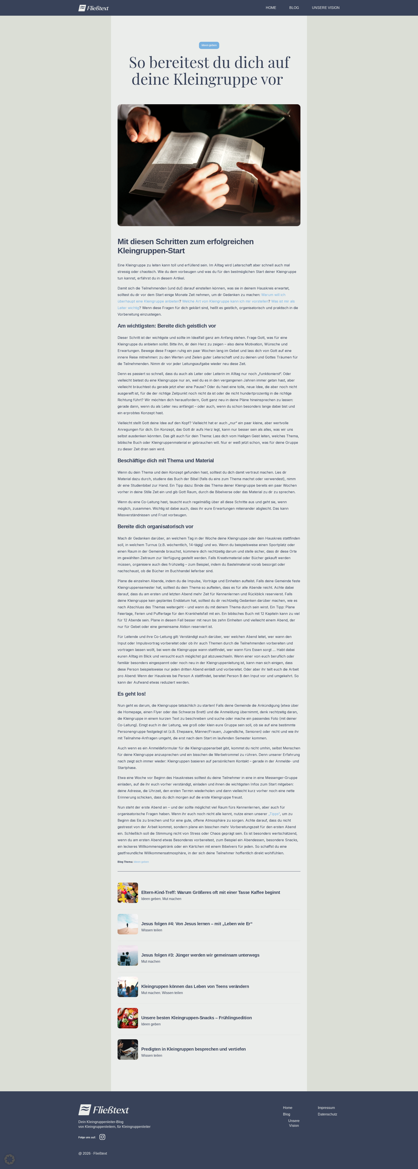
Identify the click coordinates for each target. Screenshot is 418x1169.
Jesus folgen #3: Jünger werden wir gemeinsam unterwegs (200, 955)
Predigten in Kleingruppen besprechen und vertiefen (193, 1049)
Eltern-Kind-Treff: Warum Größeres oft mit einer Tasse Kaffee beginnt (210, 892)
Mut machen (171, 899)
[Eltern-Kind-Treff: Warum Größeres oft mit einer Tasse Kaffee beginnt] (128, 902)
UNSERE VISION (326, 8)
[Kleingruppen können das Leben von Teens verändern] (128, 996)
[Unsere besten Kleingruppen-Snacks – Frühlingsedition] (128, 1027)
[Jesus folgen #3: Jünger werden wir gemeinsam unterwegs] (128, 964)
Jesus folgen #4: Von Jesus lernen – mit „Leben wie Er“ (197, 923)
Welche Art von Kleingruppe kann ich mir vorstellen (225, 301)
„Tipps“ (274, 814)
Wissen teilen (151, 930)
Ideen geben (141, 861)
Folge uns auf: (87, 1137)
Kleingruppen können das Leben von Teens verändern (195, 986)
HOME (271, 8)
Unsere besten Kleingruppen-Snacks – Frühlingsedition (196, 1017)
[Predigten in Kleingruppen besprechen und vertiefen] (128, 1058)
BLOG (294, 8)
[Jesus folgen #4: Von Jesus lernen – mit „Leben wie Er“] (128, 933)
